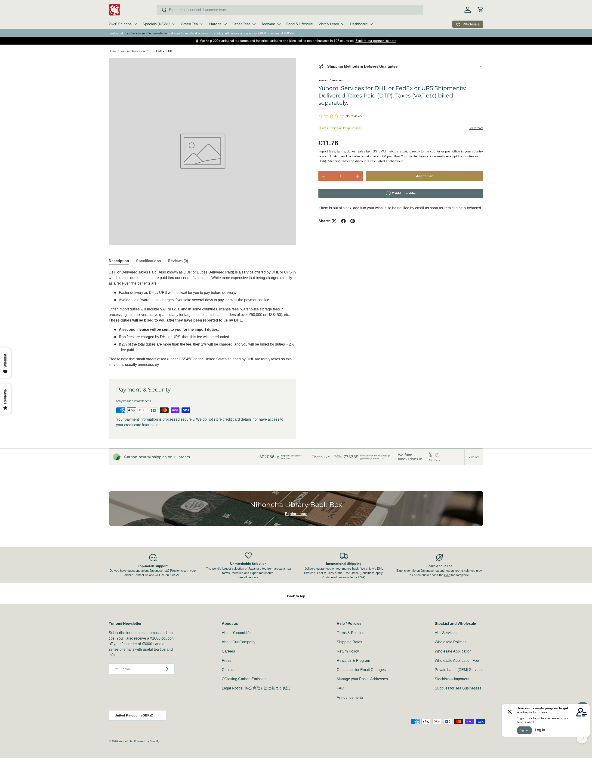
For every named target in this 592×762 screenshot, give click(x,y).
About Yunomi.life (236, 633)
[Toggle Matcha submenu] (225, 24)
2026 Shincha (120, 24)
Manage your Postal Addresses (362, 679)
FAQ (340, 688)
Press (226, 660)
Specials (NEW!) (156, 24)
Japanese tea (430, 570)
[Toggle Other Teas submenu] (254, 24)
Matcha (215, 24)
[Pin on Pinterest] (352, 221)
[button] (480, 10)
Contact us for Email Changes (361, 670)
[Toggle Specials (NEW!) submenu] (173, 24)
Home (112, 51)
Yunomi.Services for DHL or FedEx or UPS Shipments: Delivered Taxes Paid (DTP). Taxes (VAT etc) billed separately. (148, 51)
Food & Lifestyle (299, 24)
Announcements (350, 697)
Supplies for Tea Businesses (458, 688)
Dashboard (358, 24)
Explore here (296, 514)
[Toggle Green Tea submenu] (201, 24)
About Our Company (238, 642)
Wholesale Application (453, 651)
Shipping (334, 161)
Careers (228, 651)
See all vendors (247, 577)
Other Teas (241, 24)
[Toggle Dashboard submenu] (371, 24)
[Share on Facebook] (343, 221)
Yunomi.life (126, 741)
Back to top (296, 596)
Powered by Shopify (146, 741)
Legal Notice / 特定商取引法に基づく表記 (256, 688)
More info (474, 456)
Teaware (268, 24)
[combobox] (290, 10)
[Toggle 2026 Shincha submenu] (135, 24)
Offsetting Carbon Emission (244, 679)
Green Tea (189, 24)
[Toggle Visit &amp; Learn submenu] (342, 24)
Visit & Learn (328, 24)
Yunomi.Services (330, 80)
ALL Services (445, 633)
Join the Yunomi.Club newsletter (145, 33)
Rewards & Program (353, 660)
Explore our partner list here (375, 41)
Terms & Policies (350, 633)
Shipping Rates (349, 642)
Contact (228, 670)
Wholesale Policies (450, 642)
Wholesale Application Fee (457, 660)
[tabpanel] (202, 318)
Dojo (447, 575)
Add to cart (425, 176)
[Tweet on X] (334, 221)
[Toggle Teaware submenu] (279, 24)
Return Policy (348, 651)
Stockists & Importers (452, 679)
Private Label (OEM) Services (459, 670)
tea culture (452, 570)
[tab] (119, 261)
